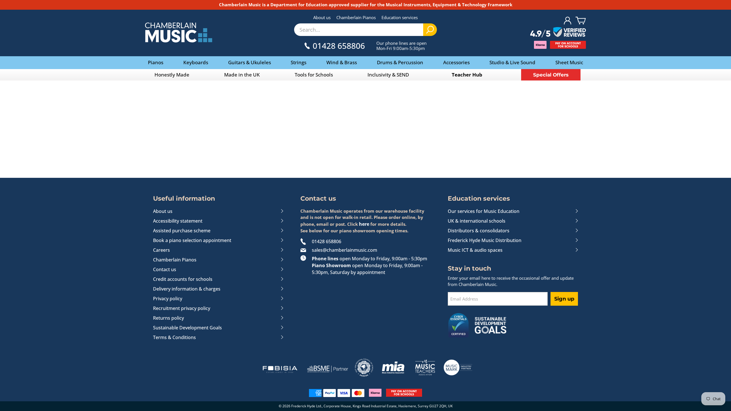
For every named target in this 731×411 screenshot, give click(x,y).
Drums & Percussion (400, 62)
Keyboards (195, 62)
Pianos (155, 62)
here (364, 224)
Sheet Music (569, 62)
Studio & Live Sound (512, 62)
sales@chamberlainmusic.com (344, 250)
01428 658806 (326, 241)
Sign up (564, 299)
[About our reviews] (558, 32)
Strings (298, 62)
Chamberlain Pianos (356, 17)
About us (322, 17)
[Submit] (430, 29)
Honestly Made (171, 74)
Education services (399, 17)
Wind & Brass (341, 62)
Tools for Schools (314, 74)
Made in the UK (242, 74)
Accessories (456, 62)
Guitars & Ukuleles (249, 62)
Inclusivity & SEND (388, 74)
